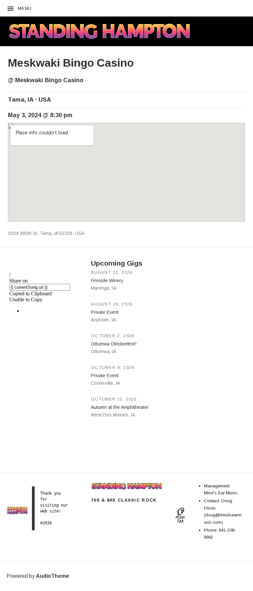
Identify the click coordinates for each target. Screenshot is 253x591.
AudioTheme (52, 576)
